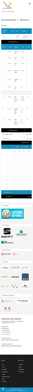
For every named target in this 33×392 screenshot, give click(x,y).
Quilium (25, 390)
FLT (3, 364)
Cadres (3, 374)
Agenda (20, 367)
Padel (3, 379)
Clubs (3, 367)
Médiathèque (21, 369)
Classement (4, 369)
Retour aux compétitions (8, 11)
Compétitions (4, 371)
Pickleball (4, 381)
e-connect (17, 390)
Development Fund (6, 376)
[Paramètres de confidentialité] (3, 389)
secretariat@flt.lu (7, 334)
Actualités (21, 364)
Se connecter (21, 371)
